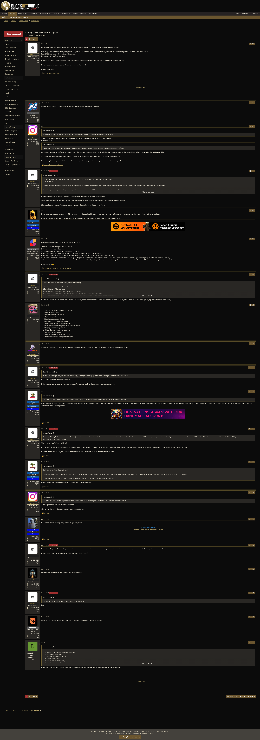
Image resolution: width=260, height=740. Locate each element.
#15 (253, 519)
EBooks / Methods (11, 89)
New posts (13, 17)
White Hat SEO (10, 55)
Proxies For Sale (10, 101)
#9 (253, 344)
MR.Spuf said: (47, 433)
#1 (253, 44)
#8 (253, 305)
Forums (12, 14)
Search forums (23, 17)
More (7, 123)
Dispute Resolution (11, 161)
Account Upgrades (79, 14)
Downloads (9, 74)
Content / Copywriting (12, 86)
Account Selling (10, 82)
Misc (6, 97)
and (51, 73)
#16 (253, 545)
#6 (253, 239)
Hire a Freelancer (11, 135)
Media (55, 14)
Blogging (8, 63)
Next (33, 39)
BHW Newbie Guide (12, 59)
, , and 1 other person (57, 268)
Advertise (33, 14)
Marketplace (22, 14)
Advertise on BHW (140, 87)
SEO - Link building (11, 104)
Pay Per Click (9, 146)
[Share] (250, 44)
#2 (253, 103)
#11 (253, 391)
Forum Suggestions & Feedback (12, 166)
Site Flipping (9, 150)
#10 (253, 368)
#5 (253, 210)
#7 (253, 274)
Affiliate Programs (11, 131)
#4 (253, 171)
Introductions (9, 171)
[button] (49, 14)
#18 (253, 593)
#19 (253, 617)
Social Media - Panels (12, 116)
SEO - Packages (10, 108)
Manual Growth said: (50, 279)
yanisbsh (31, 36)
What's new (44, 14)
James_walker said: (49, 175)
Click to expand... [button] (148, 192)
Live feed (4, 17)
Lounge (7, 174)
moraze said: (47, 647)
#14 (253, 493)
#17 (253, 569)
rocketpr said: (47, 597)
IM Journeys (9, 138)
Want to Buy (9, 153)
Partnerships (93, 14)
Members (65, 14)
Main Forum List (10, 48)
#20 (253, 642)
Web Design (9, 119)
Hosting (7, 93)
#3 (253, 126)
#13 (253, 462)
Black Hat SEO (10, 52)
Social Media (9, 70)
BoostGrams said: (49, 372)
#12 (253, 429)
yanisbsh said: (47, 131)
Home (4, 14)
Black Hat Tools (10, 67)
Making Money (10, 142)
